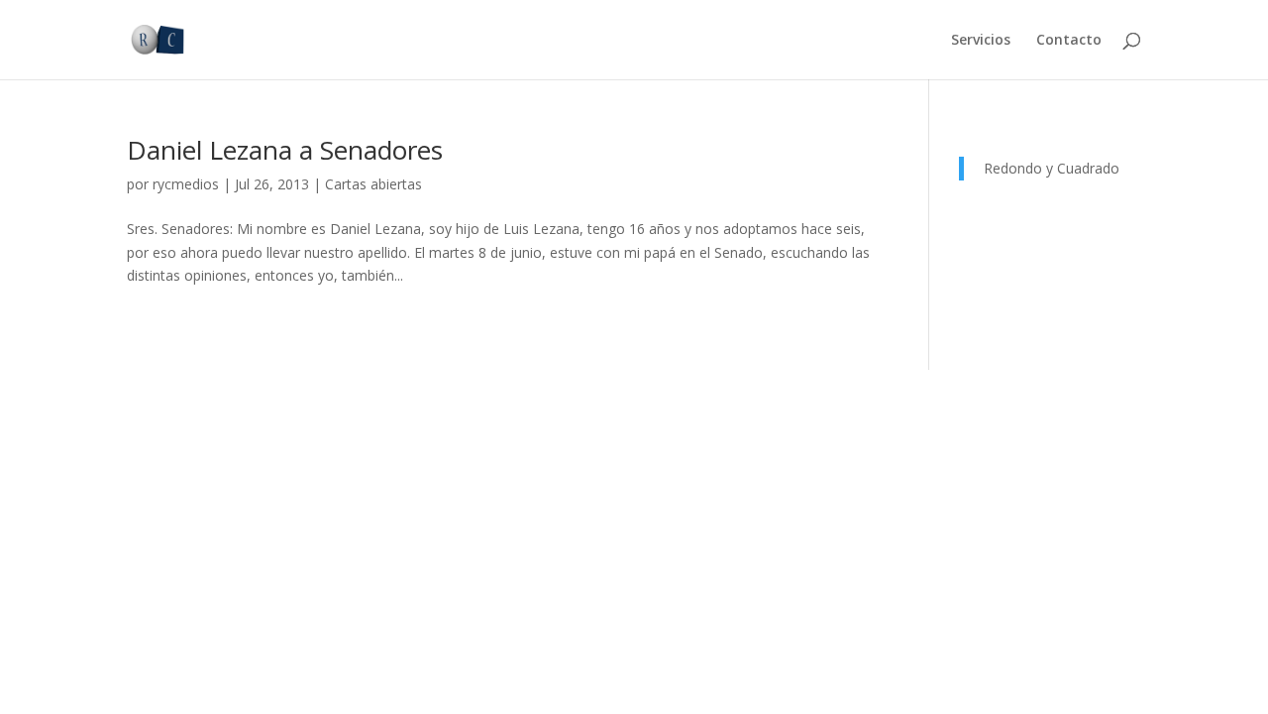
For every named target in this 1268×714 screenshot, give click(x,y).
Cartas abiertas (373, 184)
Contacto (1069, 41)
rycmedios (186, 184)
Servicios (980, 41)
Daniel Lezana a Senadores (285, 150)
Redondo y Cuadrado (1051, 168)
